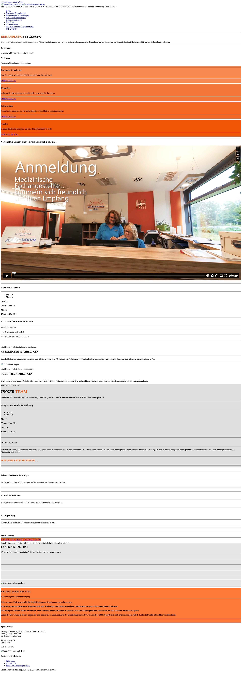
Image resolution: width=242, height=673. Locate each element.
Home (8, 11)
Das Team (10, 22)
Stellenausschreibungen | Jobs (18, 665)
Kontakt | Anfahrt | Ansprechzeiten (20, 27)
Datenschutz (11, 663)
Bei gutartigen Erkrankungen (17, 15)
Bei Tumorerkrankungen (16, 18)
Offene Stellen (12, 29)
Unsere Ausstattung (14, 20)
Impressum (10, 661)
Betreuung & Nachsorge (15, 13)
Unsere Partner (12, 24)
